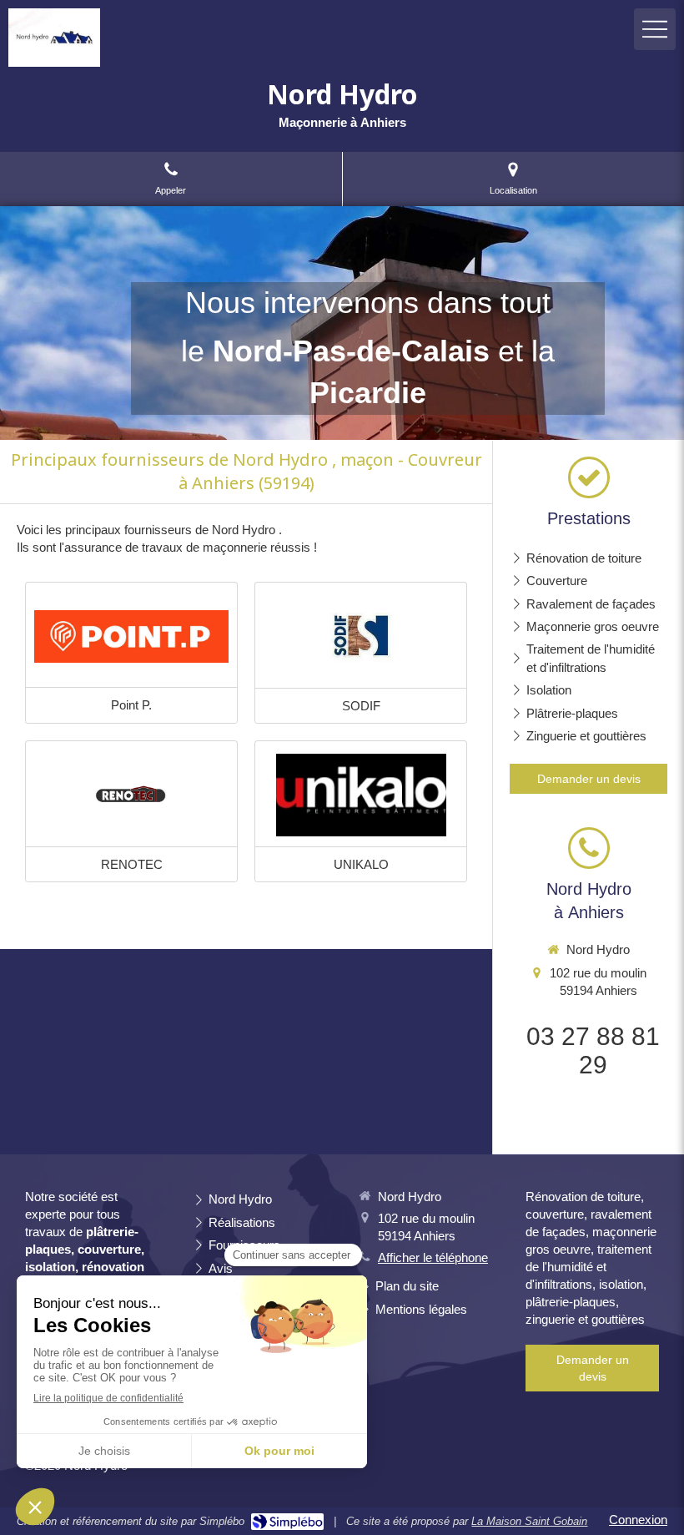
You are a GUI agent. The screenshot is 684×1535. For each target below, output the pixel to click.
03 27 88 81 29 (593, 1050)
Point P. (131, 705)
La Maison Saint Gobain (529, 1521)
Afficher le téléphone (433, 1257)
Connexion (638, 1519)
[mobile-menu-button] (655, 29)
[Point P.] (131, 637)
